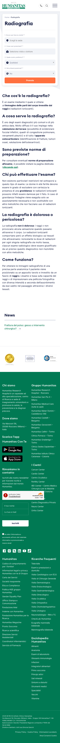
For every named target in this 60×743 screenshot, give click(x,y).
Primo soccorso (38, 670)
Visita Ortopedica (39, 602)
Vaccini (34, 694)
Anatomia (35, 650)
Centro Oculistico (39, 477)
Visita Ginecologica (40, 594)
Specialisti (36, 690)
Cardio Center (37, 473)
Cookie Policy (32, 732)
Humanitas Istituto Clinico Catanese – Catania (42, 455)
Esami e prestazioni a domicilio (41, 569)
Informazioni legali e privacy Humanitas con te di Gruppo (15, 572)
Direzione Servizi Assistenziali (9, 635)
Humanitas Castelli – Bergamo (40, 419)
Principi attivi (37, 674)
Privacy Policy (20, 732)
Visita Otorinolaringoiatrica (43, 606)
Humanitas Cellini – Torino (43, 431)
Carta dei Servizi (9, 577)
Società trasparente (11, 581)
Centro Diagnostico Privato (43, 502)
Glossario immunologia (41, 658)
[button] (54, 5)
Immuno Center (38, 498)
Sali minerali (36, 678)
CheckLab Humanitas (41, 619)
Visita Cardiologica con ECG (44, 574)
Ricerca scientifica (10, 630)
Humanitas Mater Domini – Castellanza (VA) (43, 412)
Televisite (35, 563)
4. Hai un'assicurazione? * (14, 68)
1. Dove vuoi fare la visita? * (15, 35)
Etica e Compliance (11, 585)
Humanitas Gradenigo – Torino (42, 441)
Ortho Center (37, 510)
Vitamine (35, 698)
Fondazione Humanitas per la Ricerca (15, 616)
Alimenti (35, 646)
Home (7, 17)
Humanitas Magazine (11, 622)
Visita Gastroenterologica (42, 590)
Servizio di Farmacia (11, 645)
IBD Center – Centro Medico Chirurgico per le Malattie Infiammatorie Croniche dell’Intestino (44, 490)
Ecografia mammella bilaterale (40, 624)
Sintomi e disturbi (39, 682)
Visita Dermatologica (40, 582)
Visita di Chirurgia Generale (43, 578)
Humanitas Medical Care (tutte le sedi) (42, 405)
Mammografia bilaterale (42, 630)
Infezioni (35, 662)
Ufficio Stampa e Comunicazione (9, 602)
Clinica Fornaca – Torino (42, 435)
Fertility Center (38, 481)
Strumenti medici (39, 686)
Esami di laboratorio (40, 654)
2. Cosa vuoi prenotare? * (14, 46)
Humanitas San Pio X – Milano (41, 398)
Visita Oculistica (38, 598)
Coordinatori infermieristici (14, 641)
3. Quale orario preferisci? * (15, 57)
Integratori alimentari (40, 666)
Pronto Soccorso (9, 626)
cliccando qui (10, 167)
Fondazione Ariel (9, 607)
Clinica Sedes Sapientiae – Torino (43, 448)
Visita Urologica (38, 611)
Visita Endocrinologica (41, 586)
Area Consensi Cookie (48, 736)
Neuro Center (37, 506)
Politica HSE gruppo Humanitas (11, 591)
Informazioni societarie (48, 732)
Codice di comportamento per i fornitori (14, 565)
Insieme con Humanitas (12, 611)
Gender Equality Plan (11, 596)
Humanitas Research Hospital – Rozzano (40, 391)
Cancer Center (38, 469)
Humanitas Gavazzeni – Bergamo (42, 426)
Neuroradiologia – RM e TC (43, 615)
